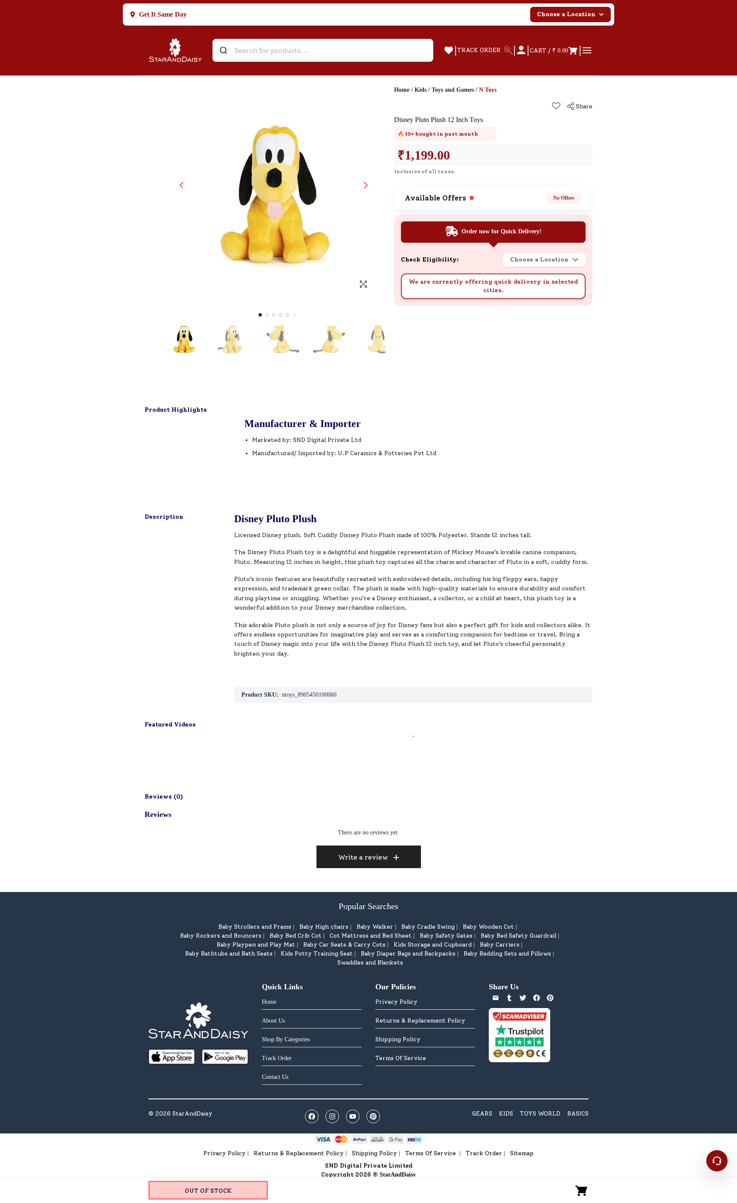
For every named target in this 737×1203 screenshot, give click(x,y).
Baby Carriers (499, 944)
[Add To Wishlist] (556, 106)
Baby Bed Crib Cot (296, 935)
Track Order (484, 1153)
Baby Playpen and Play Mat (256, 944)
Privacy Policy (396, 1001)
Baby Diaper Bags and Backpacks (408, 953)
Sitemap (522, 1153)
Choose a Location (566, 14)
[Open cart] (582, 1190)
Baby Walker (375, 926)
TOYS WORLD (540, 1113)
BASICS (578, 1113)
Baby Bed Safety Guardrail (518, 935)
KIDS (506, 1113)
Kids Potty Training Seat (317, 953)
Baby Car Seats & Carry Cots (344, 944)
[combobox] (323, 50)
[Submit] (225, 50)
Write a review (363, 857)
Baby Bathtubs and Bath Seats (229, 953)
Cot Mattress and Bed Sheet (371, 935)
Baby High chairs (323, 926)
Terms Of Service (400, 1058)
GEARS (482, 1113)
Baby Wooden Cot (488, 926)
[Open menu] (587, 50)
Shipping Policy (398, 1039)
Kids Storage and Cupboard (433, 944)
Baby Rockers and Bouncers (220, 935)
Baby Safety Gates (446, 935)
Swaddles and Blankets (370, 962)
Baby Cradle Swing (428, 926)
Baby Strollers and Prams (254, 926)
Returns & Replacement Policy (420, 1020)
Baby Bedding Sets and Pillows (507, 953)
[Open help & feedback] (717, 1161)
